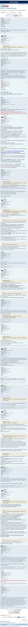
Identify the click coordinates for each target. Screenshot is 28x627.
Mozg (4, 466)
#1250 (2, 309)
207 (5, 39)
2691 (6, 172)
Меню (3, 4)
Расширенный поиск (20, 12)
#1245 (2, 124)
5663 (6, 574)
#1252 (2, 356)
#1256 (2, 477)
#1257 (2, 498)
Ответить (3, 12)
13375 (6, 84)
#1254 (2, 395)
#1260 (2, 596)
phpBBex (5, 626)
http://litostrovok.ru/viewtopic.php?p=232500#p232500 (11, 161)
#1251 (2, 334)
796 (5, 62)
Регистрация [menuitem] (22, 4)
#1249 (2, 278)
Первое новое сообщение (11, 14)
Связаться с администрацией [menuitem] (20, 624)
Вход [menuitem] (26, 4)
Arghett (5, 35)
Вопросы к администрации (8, 8)
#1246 (2, 179)
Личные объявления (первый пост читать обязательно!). (12, 93)
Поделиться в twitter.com (1, 6)
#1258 (2, 556)
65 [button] (19, 15)
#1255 (2, 419)
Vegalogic (16, 626)
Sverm (2, 324)
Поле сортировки (11, 611)
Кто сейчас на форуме (5, 621)
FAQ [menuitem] (6, 4)
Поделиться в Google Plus (5, 6)
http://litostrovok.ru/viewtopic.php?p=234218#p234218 (13, 127)
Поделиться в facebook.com (3, 6)
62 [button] (14, 15)
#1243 (2, 91)
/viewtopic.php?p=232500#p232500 (9, 317)
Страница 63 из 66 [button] (7, 16)
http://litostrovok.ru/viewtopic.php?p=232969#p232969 (11, 518)
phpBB (11, 626)
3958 (6, 327)
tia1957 (2, 571)
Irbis (1, 97)
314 (5, 101)
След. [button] (22, 16)
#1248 (2, 261)
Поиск (19, 12)
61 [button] (12, 15)
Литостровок (14, 2)
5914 (6, 470)
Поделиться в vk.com (7, 6)
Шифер (2, 169)
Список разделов (4, 624)
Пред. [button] (8, 16)
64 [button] (17, 15)
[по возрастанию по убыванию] (12, 613)
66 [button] (20, 15)
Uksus (2, 80)
